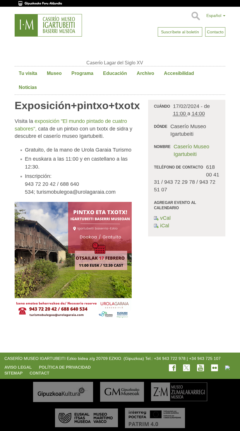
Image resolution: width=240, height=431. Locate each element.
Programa (82, 73)
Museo (54, 73)
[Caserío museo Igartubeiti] (48, 25)
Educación (115, 73)
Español (214, 15)
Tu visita (28, 73)
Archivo (145, 73)
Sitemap (13, 373)
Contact (39, 373)
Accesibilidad (179, 73)
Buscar (195, 16)
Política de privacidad (65, 367)
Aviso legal (18, 367)
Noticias (28, 87)
